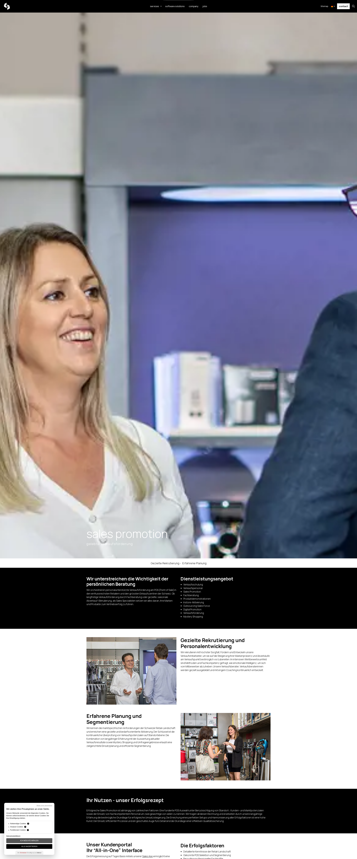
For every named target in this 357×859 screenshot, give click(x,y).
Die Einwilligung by (29, 852)
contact (343, 6)
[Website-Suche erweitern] (353, 6)
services (154, 6)
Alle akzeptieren (29, 846)
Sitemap (324, 6)
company (193, 6)
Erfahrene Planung (194, 563)
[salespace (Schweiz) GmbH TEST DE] (7, 6)
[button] (131, 671)
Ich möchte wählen (29, 841)
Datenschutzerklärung (13, 836)
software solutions (175, 6)
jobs (204, 6)
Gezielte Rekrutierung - (166, 563)
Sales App (147, 856)
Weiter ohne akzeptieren (44, 805)
